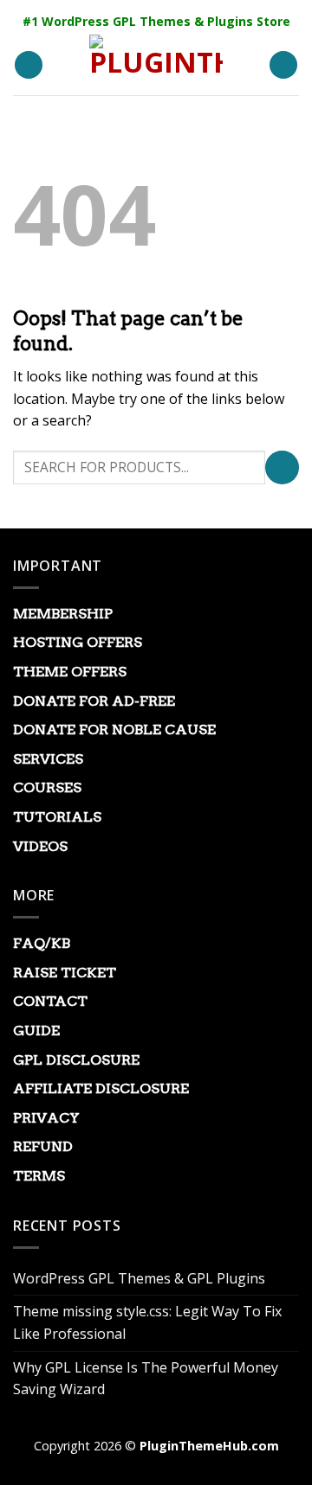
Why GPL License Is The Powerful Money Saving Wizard (145, 1378)
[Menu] (28, 65)
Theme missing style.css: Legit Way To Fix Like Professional (147, 1322)
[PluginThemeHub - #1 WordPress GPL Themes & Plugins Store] (156, 65)
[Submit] (282, 467)
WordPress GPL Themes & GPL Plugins (139, 1278)
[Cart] (283, 65)
